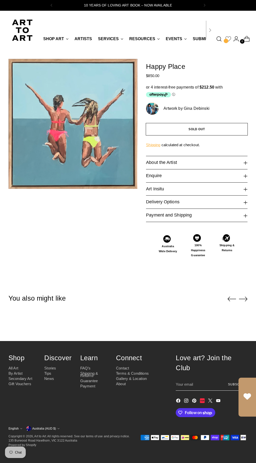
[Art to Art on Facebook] (179, 401)
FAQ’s (85, 368)
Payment (87, 386)
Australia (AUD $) (44, 428)
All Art (13, 368)
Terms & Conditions (132, 373)
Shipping (153, 145)
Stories (50, 368)
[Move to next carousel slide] (243, 299)
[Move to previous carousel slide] (232, 299)
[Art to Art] (22, 30)
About (121, 384)
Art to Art (40, 436)
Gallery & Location (131, 378)
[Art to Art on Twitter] (211, 401)
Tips (47, 373)
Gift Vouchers (19, 384)
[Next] (204, 5)
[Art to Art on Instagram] (187, 401)
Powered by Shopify (22, 445)
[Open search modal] (219, 39)
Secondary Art (20, 378)
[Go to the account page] (234, 39)
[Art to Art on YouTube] (219, 401)
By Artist (15, 373)
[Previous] (51, 5)
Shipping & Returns (89, 374)
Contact (122, 368)
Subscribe (238, 384)
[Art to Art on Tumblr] (203, 401)
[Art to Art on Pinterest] (195, 401)
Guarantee (89, 381)
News (49, 378)
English (13, 428)
